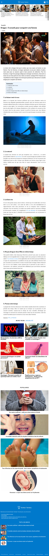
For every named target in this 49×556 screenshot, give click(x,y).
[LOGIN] (45, 2)
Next (48, 12)
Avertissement (18, 554)
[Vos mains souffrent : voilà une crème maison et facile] (24, 400)
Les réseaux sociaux (13, 258)
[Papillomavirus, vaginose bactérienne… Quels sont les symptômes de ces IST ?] (36, 367)
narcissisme (18, 156)
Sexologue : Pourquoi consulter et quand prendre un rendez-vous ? (11, 376)
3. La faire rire (9, 89)
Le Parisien (13, 317)
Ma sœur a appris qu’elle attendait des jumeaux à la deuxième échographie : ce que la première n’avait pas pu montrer (7, 14)
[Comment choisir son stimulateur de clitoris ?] (36, 348)
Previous (0, 12)
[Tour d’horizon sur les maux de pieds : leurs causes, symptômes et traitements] (24, 452)
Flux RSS (46, 554)
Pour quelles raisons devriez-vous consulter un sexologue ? (35, 338)
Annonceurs (11, 554)
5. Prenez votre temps (11, 92)
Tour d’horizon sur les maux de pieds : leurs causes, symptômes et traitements (24, 468)
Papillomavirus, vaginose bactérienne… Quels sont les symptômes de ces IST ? (33, 377)
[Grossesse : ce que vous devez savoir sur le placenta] (24, 480)
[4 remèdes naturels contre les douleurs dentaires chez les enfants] (24, 424)
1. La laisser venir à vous (12, 85)
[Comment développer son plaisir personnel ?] (12, 348)
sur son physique (30, 210)
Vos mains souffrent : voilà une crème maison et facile (24, 412)
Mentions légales (39, 554)
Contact (24, 554)
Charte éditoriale (4, 554)
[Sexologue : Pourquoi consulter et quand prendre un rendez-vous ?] (12, 367)
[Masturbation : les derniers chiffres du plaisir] (12, 330)
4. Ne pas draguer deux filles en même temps (17, 90)
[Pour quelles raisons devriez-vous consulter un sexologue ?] (36, 330)
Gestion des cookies (31, 554)
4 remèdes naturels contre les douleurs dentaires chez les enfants (24, 436)
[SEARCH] (47, 2)
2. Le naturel (9, 87)
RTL (9, 317)
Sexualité (29, 320)
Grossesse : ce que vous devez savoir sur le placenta (24, 492)
